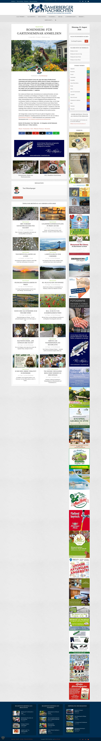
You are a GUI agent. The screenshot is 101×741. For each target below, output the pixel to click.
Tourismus (52, 16)
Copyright (22, 739)
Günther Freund (30, 258)
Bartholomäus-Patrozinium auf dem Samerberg (27, 718)
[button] (3, 738)
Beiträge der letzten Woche (75, 56)
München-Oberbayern (39, 128)
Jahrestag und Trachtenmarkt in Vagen (27, 712)
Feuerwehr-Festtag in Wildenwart (79, 711)
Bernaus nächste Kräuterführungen (51, 725)
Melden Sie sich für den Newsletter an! (78, 123)
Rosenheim (47, 128)
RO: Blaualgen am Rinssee (52, 282)
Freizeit (81, 16)
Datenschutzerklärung (28, 739)
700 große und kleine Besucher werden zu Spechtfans (53, 373)
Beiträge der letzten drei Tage (76, 53)
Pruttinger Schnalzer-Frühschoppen (25, 725)
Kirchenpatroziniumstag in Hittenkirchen (80, 729)
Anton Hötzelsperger (57, 228)
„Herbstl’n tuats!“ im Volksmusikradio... (25, 731)
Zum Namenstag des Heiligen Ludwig (80, 717)
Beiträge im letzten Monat (75, 59)
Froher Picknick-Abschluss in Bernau (53, 731)
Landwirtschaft (70, 16)
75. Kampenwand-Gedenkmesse (81, 722)
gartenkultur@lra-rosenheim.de (25, 117)
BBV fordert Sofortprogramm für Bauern (26, 226)
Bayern (20, 128)
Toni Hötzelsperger (43, 75)
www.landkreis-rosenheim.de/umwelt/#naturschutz (39, 119)
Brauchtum (41, 16)
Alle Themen (20, 16)
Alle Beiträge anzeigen (17, 197)
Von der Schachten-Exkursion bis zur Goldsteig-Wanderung (53, 718)
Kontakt (17, 739)
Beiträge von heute (74, 51)
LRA (32, 128)
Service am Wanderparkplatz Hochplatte (52, 343)
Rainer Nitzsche (57, 739)
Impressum (13, 739)
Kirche (60, 16)
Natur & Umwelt (39, 26)
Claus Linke (29, 315)
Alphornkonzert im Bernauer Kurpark (53, 712)
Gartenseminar (26, 128)
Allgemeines (31, 16)
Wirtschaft (48, 20)
